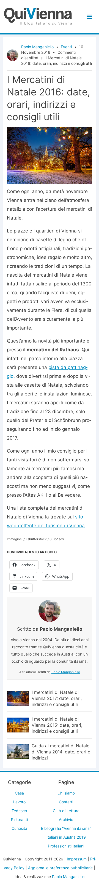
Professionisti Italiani (66, 846)
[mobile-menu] (88, 17)
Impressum (77, 859)
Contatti (66, 801)
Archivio (66, 819)
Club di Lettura (66, 810)
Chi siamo (66, 793)
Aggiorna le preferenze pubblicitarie (60, 867)
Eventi (66, 46)
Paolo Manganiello (37, 46)
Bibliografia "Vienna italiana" (66, 828)
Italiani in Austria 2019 (66, 837)
